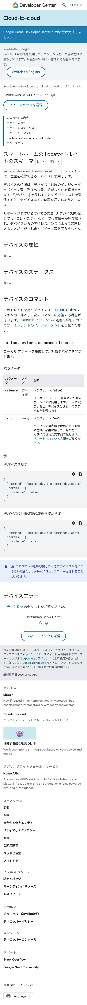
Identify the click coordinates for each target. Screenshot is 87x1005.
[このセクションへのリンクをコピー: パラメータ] (24, 368)
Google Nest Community (21, 967)
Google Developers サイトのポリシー (45, 662)
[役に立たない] (53, 95)
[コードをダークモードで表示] (73, 474)
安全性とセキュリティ (18, 823)
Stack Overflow (14, 959)
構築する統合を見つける (19, 743)
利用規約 (9, 985)
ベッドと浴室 (12, 853)
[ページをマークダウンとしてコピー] (52, 161)
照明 (6, 807)
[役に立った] (47, 95)
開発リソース (12, 894)
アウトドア (10, 861)
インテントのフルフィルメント (37, 325)
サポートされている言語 (49, 438)
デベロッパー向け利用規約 (21, 914)
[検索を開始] (64, 5)
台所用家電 (10, 845)
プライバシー (28, 985)
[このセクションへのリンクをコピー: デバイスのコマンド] (53, 299)
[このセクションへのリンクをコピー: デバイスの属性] (43, 245)
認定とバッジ (12, 879)
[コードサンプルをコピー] (80, 474)
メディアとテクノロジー (19, 830)
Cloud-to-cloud (21, 18)
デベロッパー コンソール (20, 939)
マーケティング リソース (19, 886)
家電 (6, 838)
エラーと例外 (13, 607)
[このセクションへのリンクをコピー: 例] (11, 456)
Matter (8, 695)
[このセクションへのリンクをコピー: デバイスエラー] (43, 596)
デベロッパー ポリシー (18, 921)
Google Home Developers (19, 86)
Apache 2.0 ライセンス (37, 658)
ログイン (76, 5)
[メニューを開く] (7, 5)
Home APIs (11, 773)
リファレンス (72, 86)
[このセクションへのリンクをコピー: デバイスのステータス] (58, 272)
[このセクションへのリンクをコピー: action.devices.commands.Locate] (77, 343)
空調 (6, 815)
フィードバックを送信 (26, 105)
